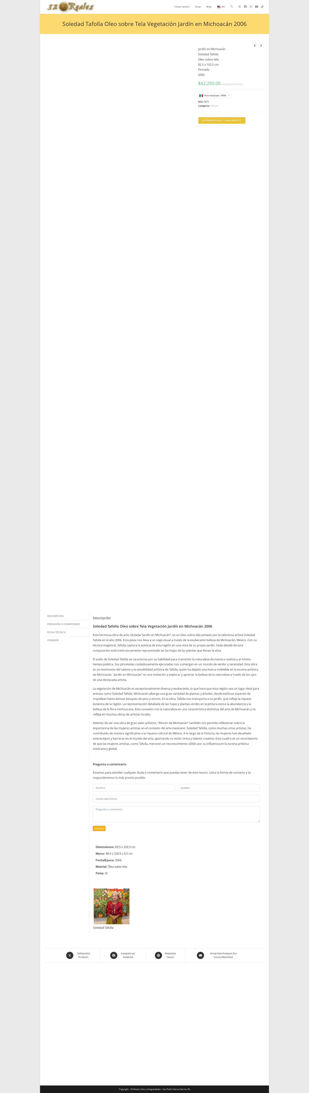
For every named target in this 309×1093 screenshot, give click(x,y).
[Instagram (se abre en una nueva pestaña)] (251, 6)
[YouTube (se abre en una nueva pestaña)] (257, 6)
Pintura (214, 105)
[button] (172, 47)
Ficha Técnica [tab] (56, 191)
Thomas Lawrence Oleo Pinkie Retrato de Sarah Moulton (154, 435)
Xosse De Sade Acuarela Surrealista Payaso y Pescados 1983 (81, 437)
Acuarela (82, 430)
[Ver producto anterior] (254, 45)
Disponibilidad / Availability (222, 120)
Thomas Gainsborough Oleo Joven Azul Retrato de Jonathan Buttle (227, 437)
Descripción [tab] (55, 175)
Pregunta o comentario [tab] (63, 183)
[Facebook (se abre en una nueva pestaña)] (245, 6)
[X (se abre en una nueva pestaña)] (239, 6)
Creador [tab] (53, 199)
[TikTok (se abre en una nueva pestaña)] (262, 6)
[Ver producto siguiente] (261, 45)
